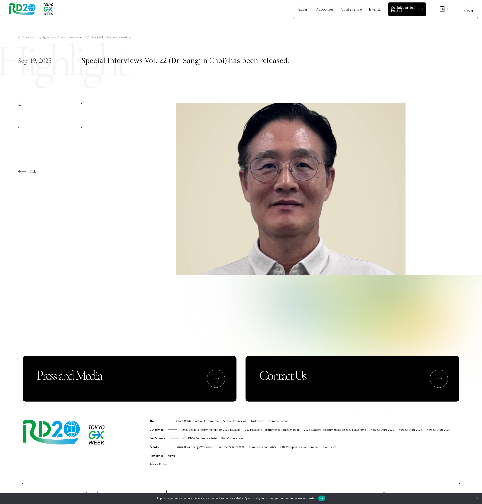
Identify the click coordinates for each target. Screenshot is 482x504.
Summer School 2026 (231, 447)
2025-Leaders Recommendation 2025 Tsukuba (211, 429)
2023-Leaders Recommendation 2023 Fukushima (335, 429)
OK (322, 498)
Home (25, 37)
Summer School (279, 421)
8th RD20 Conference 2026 (200, 438)
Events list (329, 447)
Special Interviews (234, 421)
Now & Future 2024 (410, 429)
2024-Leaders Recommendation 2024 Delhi (272, 429)
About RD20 (183, 421)
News (171, 455)
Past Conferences (232, 438)
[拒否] (477, 498)
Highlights (43, 37)
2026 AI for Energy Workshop (195, 447)
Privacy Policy (158, 464)
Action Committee (207, 421)
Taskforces (258, 421)
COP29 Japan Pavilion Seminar (299, 447)
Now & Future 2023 (438, 429)
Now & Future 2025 (382, 429)
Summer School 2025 (262, 447)
